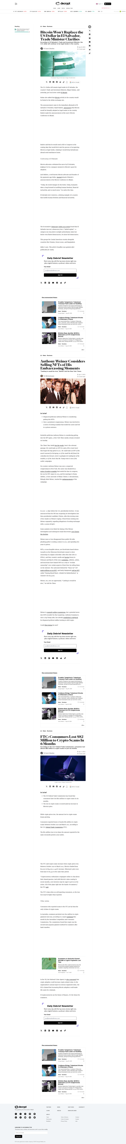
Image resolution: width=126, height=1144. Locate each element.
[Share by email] (53, 82)
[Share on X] (47, 82)
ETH (31, 11)
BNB (45, 11)
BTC (16, 11)
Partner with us (105, 8)
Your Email (47, 266)
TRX (99, 11)
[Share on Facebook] (57, 82)
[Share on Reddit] (60, 82)
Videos (63, 8)
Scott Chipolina (49, 48)
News (54, 8)
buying (67, 557)
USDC (71, 11)
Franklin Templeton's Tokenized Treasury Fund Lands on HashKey (70, 302)
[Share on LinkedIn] (50, 82)
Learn (58, 8)
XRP (59, 11)
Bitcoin (57, 97)
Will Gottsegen (49, 376)
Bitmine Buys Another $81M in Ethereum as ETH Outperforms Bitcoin (69, 334)
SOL (86, 11)
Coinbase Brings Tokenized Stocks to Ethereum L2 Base (70, 318)
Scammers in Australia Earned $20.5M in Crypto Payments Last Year (69, 960)
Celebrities (64, 560)
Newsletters (69, 8)
